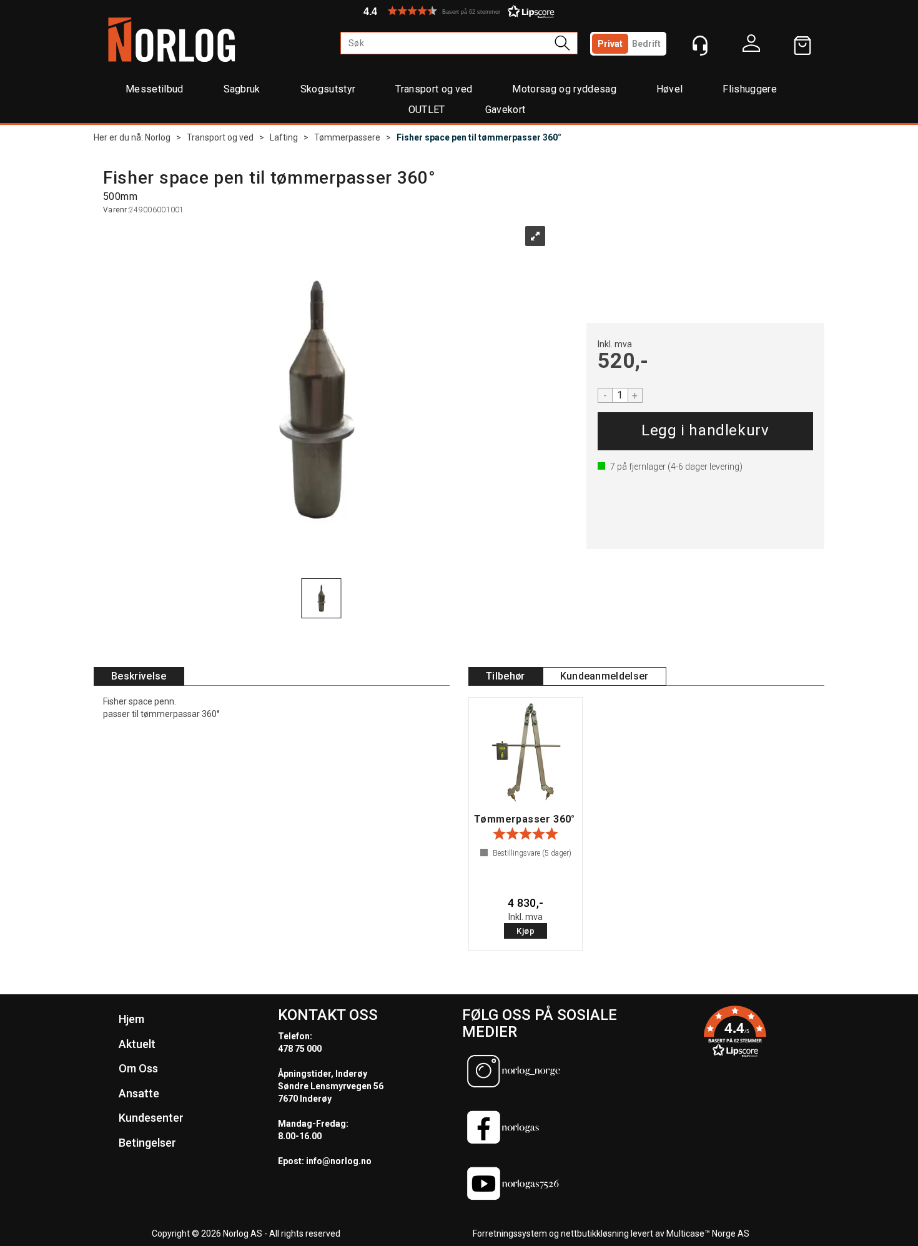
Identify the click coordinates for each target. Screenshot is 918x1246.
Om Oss (138, 1068)
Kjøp (705, 431)
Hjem (131, 1019)
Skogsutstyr (328, 89)
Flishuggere (750, 89)
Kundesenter (151, 1117)
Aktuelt (137, 1044)
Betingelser (147, 1142)
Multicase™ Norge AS (707, 1234)
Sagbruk (242, 89)
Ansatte (139, 1093)
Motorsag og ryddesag (564, 89)
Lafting (284, 137)
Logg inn (751, 46)
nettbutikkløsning (595, 1234)
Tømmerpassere (347, 137)
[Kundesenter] (700, 45)
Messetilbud (155, 89)
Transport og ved (433, 89)
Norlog (157, 137)
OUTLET (426, 110)
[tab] (139, 676)
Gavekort (505, 110)
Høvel (669, 89)
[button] (459, 11)
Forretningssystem (510, 1234)
